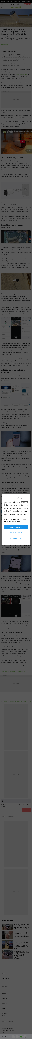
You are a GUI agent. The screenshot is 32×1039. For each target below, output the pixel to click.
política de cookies (10, 516)
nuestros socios (24, 501)
